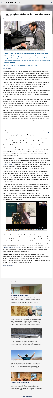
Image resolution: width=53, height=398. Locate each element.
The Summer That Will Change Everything (20, 382)
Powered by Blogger (27, 396)
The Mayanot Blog (12, 2)
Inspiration (9, 265)
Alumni (4, 265)
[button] (3, 18)
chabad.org (8, 68)
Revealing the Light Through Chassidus (19, 295)
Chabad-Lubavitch (8, 164)
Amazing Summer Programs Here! (18, 360)
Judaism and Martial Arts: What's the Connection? (21, 338)
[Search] (23, 2)
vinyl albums (19, 134)
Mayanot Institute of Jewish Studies (12, 247)
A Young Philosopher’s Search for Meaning (20, 317)
